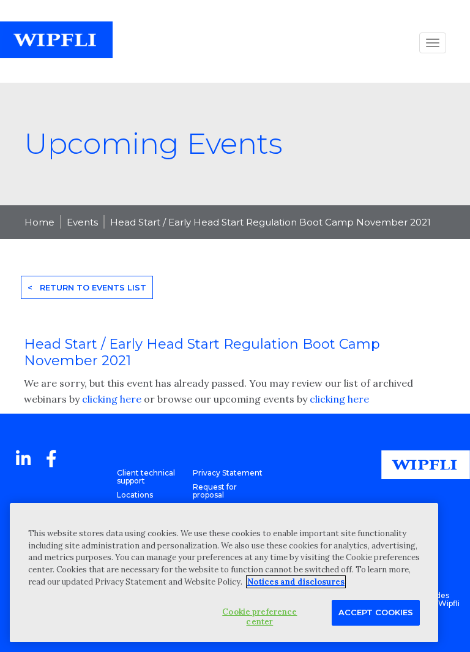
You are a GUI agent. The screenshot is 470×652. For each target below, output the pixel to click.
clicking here (111, 399)
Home (39, 222)
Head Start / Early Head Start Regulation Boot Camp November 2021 (270, 222)
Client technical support (146, 476)
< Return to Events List (87, 287)
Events (82, 222)
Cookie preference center (259, 617)
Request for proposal (215, 490)
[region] (224, 572)
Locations (135, 494)
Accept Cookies (375, 612)
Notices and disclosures (296, 582)
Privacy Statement (228, 472)
